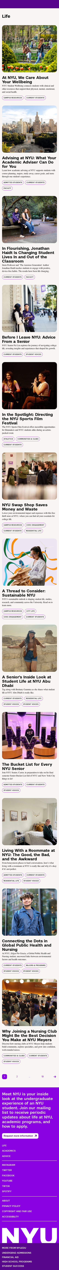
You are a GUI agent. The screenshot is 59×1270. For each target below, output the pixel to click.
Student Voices (33, 354)
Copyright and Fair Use (17, 1211)
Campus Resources (13, 98)
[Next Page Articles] (55, 1076)
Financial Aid (10, 1257)
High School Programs (17, 1262)
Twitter (7, 1170)
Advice (6, 1156)
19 (43, 1076)
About (6, 1200)
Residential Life (33, 531)
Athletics (8, 439)
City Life (30, 611)
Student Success (13, 1266)
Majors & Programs (35, 965)
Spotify (7, 1191)
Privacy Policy (11, 1206)
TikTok (6, 1186)
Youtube (7, 1180)
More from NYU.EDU (14, 1247)
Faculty (7, 188)
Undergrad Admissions (16, 1253)
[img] (29, 48)
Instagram (8, 1165)
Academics (9, 1150)
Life (4, 1145)
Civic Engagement (35, 525)
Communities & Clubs (27, 439)
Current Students (35, 98)
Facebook (8, 1175)
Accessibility (10, 1216)
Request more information (18, 1135)
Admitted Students (13, 182)
